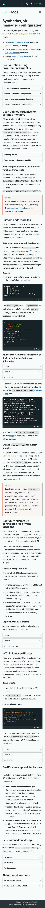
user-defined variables (21, 56)
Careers (17, 901)
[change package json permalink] (13, 448)
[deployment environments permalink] (30, 621)
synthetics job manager (16, 33)
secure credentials (16, 208)
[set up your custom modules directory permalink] (41, 243)
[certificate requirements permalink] (28, 568)
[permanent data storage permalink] (35, 840)
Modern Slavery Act (33, 902)
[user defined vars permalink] (27, 114)
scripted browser (12, 52)
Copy (37, 300)
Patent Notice (25, 902)
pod (6, 393)
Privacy (35, 901)
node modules (9, 231)
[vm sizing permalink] (31, 875)
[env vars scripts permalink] (26, 170)
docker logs (23, 509)
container (38, 390)
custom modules (18, 49)
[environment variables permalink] (33, 68)
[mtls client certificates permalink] (34, 653)
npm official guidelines (19, 251)
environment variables (18, 42)
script (11, 435)
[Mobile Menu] (39, 12)
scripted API (34, 49)
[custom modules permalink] (33, 219)
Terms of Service (23, 901)
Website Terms (18, 902)
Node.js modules (15, 456)
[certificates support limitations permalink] (4, 770)
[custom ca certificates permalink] (16, 526)
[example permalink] (11, 273)
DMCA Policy (30, 901)
